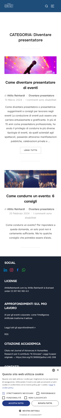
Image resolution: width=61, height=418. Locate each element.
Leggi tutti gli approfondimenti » (20, 327)
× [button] (58, 370)
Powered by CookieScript (31, 415)
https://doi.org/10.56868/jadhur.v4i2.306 (36, 357)
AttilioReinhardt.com (14, 287)
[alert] (30, 392)
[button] (30, 411)
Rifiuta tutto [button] (45, 403)
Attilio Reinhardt (16, 95)
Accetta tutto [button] (16, 403)
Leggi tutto (32, 150)
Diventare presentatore (41, 95)
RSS (6, 334)
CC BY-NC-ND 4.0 (20, 291)
